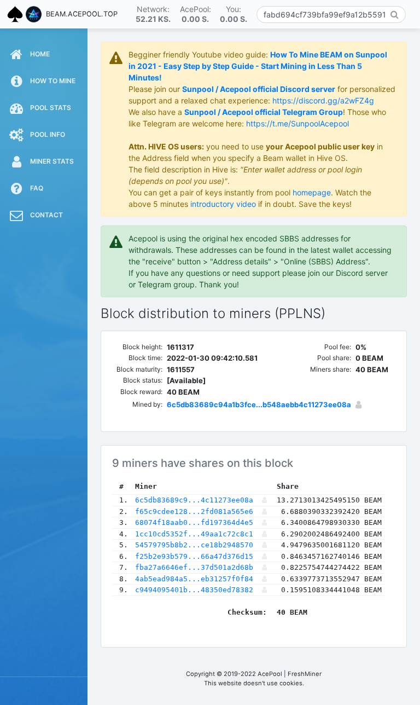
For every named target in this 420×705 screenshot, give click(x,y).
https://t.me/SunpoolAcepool (297, 123)
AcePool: (195, 14)
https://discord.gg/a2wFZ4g (323, 100)
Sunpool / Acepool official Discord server (258, 89)
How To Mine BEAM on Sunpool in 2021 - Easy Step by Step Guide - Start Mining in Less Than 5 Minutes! (258, 66)
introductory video (223, 204)
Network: (153, 14)
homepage (312, 192)
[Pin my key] (358, 404)
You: (233, 14)
